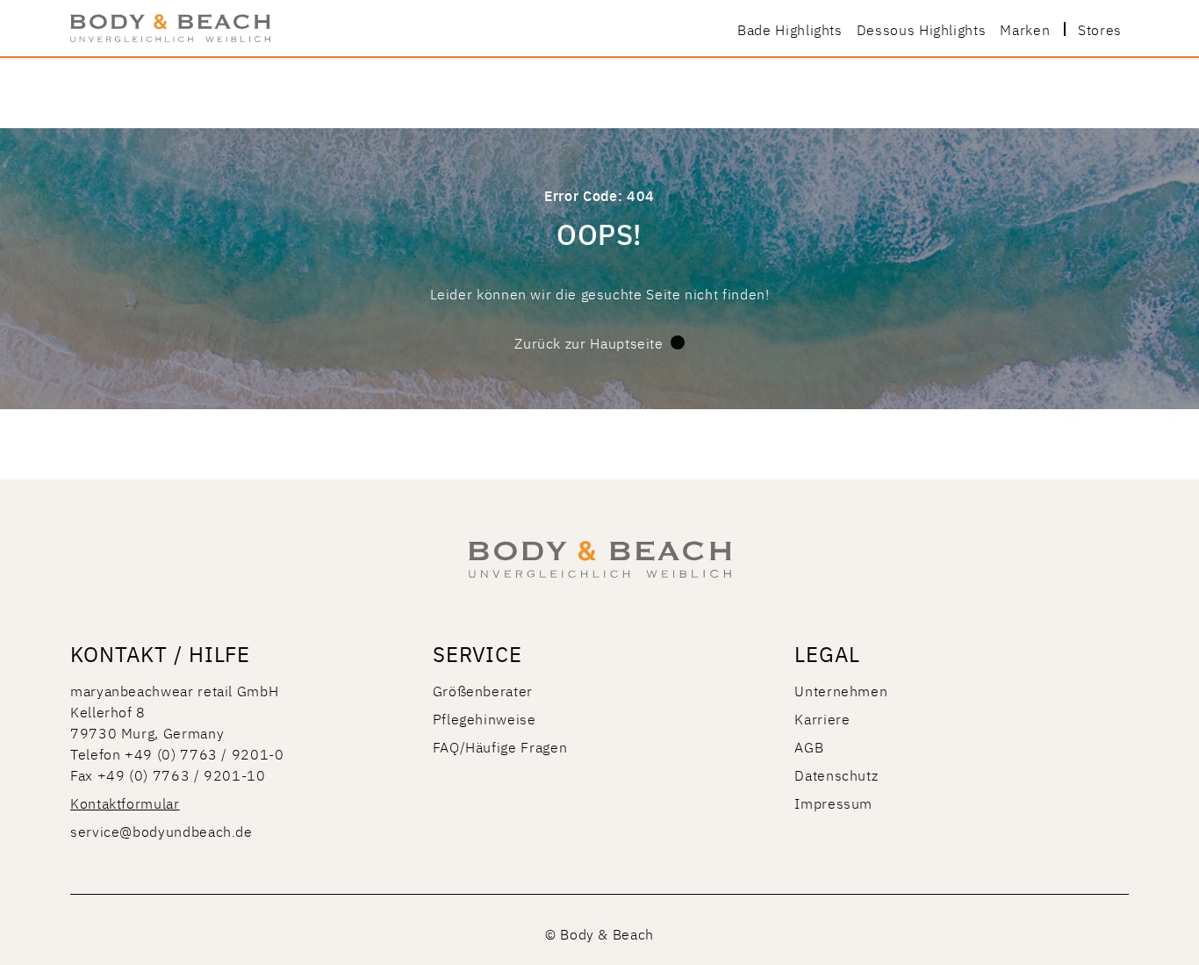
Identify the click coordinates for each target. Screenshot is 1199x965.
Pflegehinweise (484, 718)
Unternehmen (840, 690)
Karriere (822, 718)
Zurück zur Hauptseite (588, 342)
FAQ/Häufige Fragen (500, 746)
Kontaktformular (125, 802)
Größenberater (483, 690)
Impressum (833, 802)
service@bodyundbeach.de (161, 830)
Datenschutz (836, 774)
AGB (808, 746)
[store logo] (170, 28)
